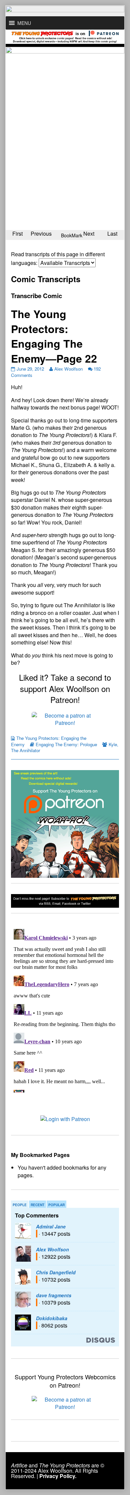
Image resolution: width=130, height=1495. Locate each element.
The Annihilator (25, 750)
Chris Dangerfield (56, 1272)
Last (112, 233)
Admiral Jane (51, 1226)
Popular (56, 1205)
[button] (24, 23)
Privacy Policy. (57, 1476)
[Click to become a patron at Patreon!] (65, 719)
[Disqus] (65, 1009)
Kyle (113, 744)
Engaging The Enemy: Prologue (66, 744)
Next (88, 233)
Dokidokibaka (51, 1318)
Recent (37, 1205)
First (17, 233)
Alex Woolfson (68, 369)
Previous (41, 233)
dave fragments (53, 1295)
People (20, 1205)
